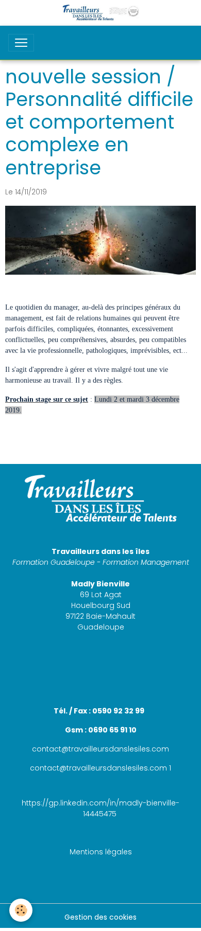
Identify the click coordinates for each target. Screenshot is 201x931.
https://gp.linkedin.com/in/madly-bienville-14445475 (100, 808)
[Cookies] (20, 910)
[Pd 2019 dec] (100, 240)
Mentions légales (101, 852)
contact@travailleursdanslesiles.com (100, 749)
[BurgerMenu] (21, 42)
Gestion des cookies (100, 917)
